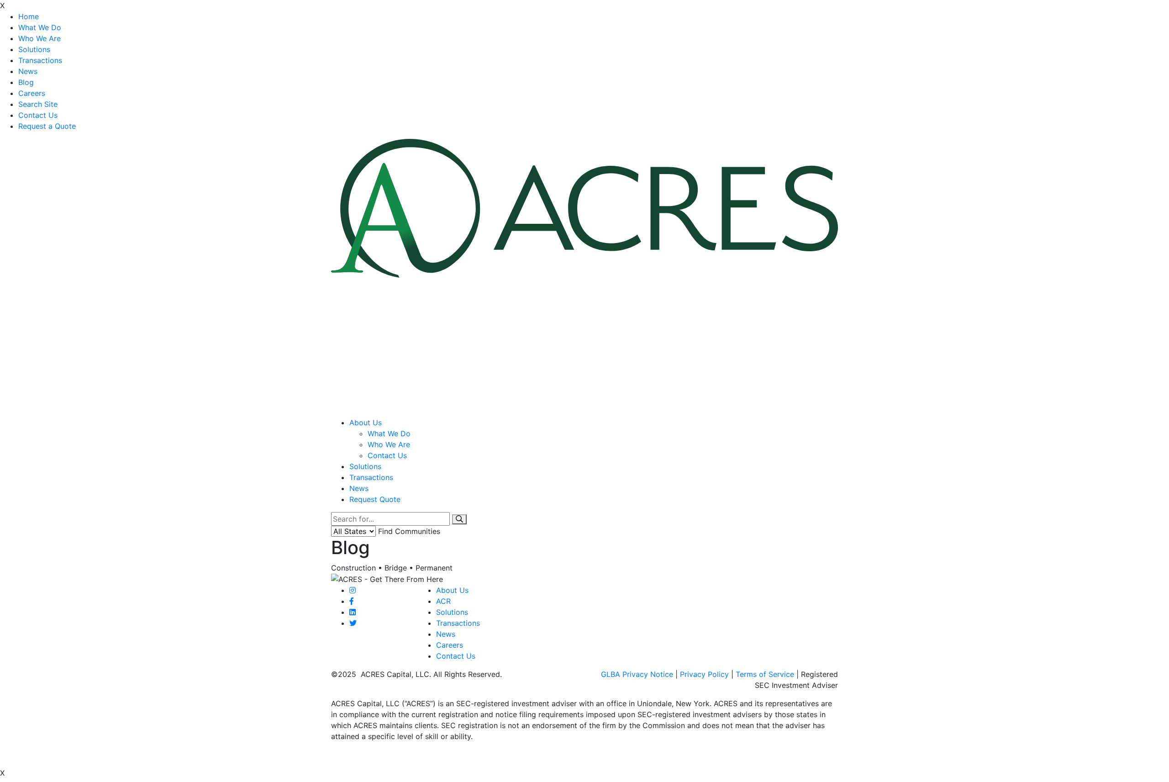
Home (28, 16)
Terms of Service (765, 674)
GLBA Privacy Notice (637, 674)
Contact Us (38, 115)
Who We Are (39, 38)
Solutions (34, 49)
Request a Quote (47, 126)
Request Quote (374, 499)
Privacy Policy (704, 674)
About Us (365, 422)
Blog (26, 82)
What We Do (39, 27)
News (27, 71)
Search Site (38, 104)
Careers (31, 93)
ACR (443, 601)
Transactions (40, 60)
